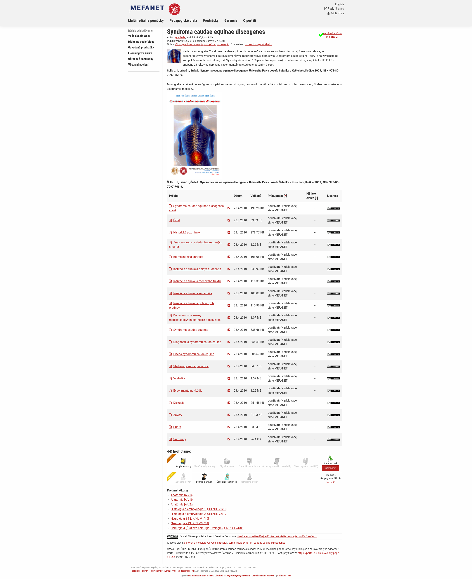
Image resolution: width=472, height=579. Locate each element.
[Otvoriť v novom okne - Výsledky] (229, 378)
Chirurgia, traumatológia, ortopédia (195, 44)
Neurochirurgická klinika (258, 44)
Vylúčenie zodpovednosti (182, 571)
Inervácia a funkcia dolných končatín (197, 269)
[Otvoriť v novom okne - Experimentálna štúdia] (229, 390)
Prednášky (210, 20)
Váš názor (281, 575)
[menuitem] (149, 20)
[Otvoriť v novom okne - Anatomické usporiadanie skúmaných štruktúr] (229, 244)
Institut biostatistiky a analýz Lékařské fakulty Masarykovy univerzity (219, 575)
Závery (177, 415)
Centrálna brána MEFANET (264, 575)
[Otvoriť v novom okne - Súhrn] (229, 427)
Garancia (230, 20)
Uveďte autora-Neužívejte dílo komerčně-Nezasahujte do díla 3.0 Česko (277, 536)
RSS (289, 575)
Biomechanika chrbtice (188, 257)
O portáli (249, 20)
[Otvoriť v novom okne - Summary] (229, 439)
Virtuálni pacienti (138, 64)
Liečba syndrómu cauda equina (193, 354)
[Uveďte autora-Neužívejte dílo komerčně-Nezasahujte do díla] (333, 208)
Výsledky (179, 378)
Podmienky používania (160, 571)
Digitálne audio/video (141, 41)
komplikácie (235, 542)
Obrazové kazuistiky (140, 59)
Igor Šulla (180, 37)
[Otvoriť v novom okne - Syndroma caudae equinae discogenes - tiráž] (229, 208)
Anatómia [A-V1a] (182, 495)
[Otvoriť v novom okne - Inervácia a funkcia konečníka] (229, 293)
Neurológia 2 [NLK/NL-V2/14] (190, 523)
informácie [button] (330, 468)
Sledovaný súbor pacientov (191, 366)
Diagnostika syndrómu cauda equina (197, 342)
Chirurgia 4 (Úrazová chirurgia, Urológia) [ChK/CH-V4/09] (207, 528)
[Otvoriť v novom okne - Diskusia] (229, 402)
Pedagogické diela (183, 20)
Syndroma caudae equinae (190, 330)
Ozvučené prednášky (141, 47)
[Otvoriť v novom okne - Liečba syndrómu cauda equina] (229, 354)
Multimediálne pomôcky (146, 20)
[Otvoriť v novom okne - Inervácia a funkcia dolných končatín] (229, 269)
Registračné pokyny (139, 571)
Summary (179, 439)
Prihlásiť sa (337, 13)
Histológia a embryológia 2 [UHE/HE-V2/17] (199, 514)
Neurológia (223, 44)
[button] (329, 35)
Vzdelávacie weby (139, 36)
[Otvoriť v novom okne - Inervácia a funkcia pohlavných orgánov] (229, 305)
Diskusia (179, 402)
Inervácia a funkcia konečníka (192, 293)
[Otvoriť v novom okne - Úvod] (229, 220)
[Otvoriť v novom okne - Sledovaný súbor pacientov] (229, 366)
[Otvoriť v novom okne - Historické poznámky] (229, 232)
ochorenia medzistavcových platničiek (205, 542)
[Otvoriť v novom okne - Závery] (229, 415)
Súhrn (177, 427)
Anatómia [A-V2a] (182, 504)
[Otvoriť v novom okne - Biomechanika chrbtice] (229, 257)
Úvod (176, 220)
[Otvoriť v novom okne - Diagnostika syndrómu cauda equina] (229, 342)
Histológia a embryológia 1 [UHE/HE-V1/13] (199, 509)
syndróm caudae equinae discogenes (264, 542)
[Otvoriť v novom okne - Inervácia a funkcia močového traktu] (229, 281)
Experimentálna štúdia (187, 390)
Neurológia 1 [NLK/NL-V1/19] (190, 518)
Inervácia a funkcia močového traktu (197, 281)
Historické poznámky (187, 232)
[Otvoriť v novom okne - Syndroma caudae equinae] (229, 330)
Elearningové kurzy (140, 53)
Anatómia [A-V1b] (182, 499)
